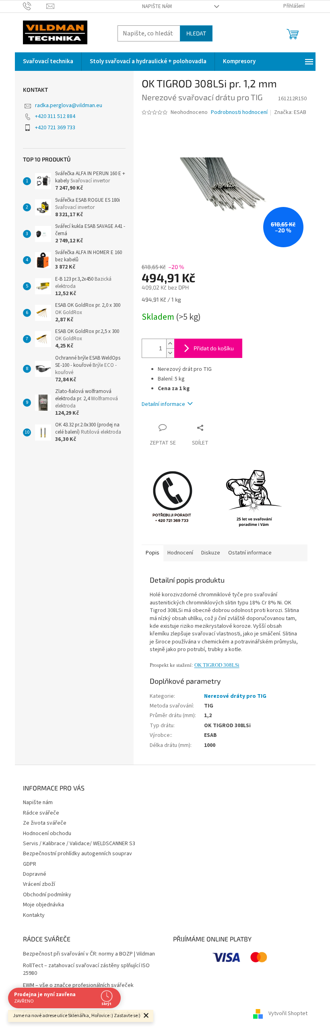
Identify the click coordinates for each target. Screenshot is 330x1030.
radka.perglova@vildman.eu (68, 105)
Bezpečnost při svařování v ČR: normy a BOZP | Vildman (89, 954)
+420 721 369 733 (55, 128)
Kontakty (34, 915)
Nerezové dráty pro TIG (235, 696)
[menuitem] (48, 61)
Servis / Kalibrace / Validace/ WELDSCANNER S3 (79, 844)
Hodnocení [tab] (180, 553)
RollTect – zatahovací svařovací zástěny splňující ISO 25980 (86, 969)
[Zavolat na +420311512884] (35, 6)
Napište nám (157, 6)
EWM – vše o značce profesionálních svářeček (78, 985)
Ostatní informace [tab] (250, 553)
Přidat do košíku (214, 348)
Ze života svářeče (44, 823)
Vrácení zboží (39, 884)
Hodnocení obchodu (47, 833)
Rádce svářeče (41, 813)
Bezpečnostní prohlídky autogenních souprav (77, 854)
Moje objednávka (43, 905)
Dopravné (34, 874)
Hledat (196, 33)
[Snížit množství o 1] (170, 353)
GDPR (29, 864)
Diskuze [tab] (210, 553)
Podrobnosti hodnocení (239, 112)
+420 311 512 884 (55, 116)
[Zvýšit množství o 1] (170, 343)
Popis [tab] (152, 553)
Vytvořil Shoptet (287, 1013)
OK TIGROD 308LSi (216, 665)
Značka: (290, 112)
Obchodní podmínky (47, 895)
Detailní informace (163, 404)
